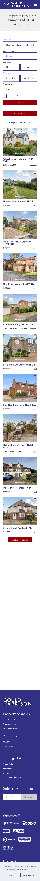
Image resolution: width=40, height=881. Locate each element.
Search (20, 102)
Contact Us (7, 751)
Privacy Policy (8, 764)
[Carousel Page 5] (24, 154)
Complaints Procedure (12, 777)
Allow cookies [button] (28, 875)
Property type (8, 84)
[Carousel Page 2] (18, 154)
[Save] (35, 130)
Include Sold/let (14, 96)
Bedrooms (7, 62)
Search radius (8, 51)
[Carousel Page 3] (20, 154)
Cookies (6, 773)
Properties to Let (9, 724)
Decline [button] (11, 875)
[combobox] (20, 45)
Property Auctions (10, 729)
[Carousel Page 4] (22, 154)
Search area (7, 40)
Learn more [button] (21, 869)
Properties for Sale (10, 720)
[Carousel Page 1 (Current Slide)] (16, 154)
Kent (25, 24)
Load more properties (20, 540)
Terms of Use (8, 769)
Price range (7, 73)
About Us (6, 742)
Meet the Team (9, 746)
